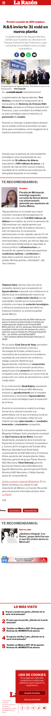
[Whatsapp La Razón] (28, 54)
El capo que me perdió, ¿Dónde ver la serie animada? (27, 621)
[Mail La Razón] (34, 54)
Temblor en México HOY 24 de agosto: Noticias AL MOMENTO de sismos (25, 629)
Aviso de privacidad (32, 699)
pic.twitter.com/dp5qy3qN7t (21, 334)
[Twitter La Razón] (22, 54)
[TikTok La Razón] (39, 708)
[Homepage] (25, 2)
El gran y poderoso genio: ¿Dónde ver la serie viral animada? (25, 613)
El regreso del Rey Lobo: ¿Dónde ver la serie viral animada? (25, 637)
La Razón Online (14, 92)
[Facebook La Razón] (16, 54)
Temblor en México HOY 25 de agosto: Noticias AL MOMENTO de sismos (25, 646)
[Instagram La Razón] (33, 708)
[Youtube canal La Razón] (44, 708)
